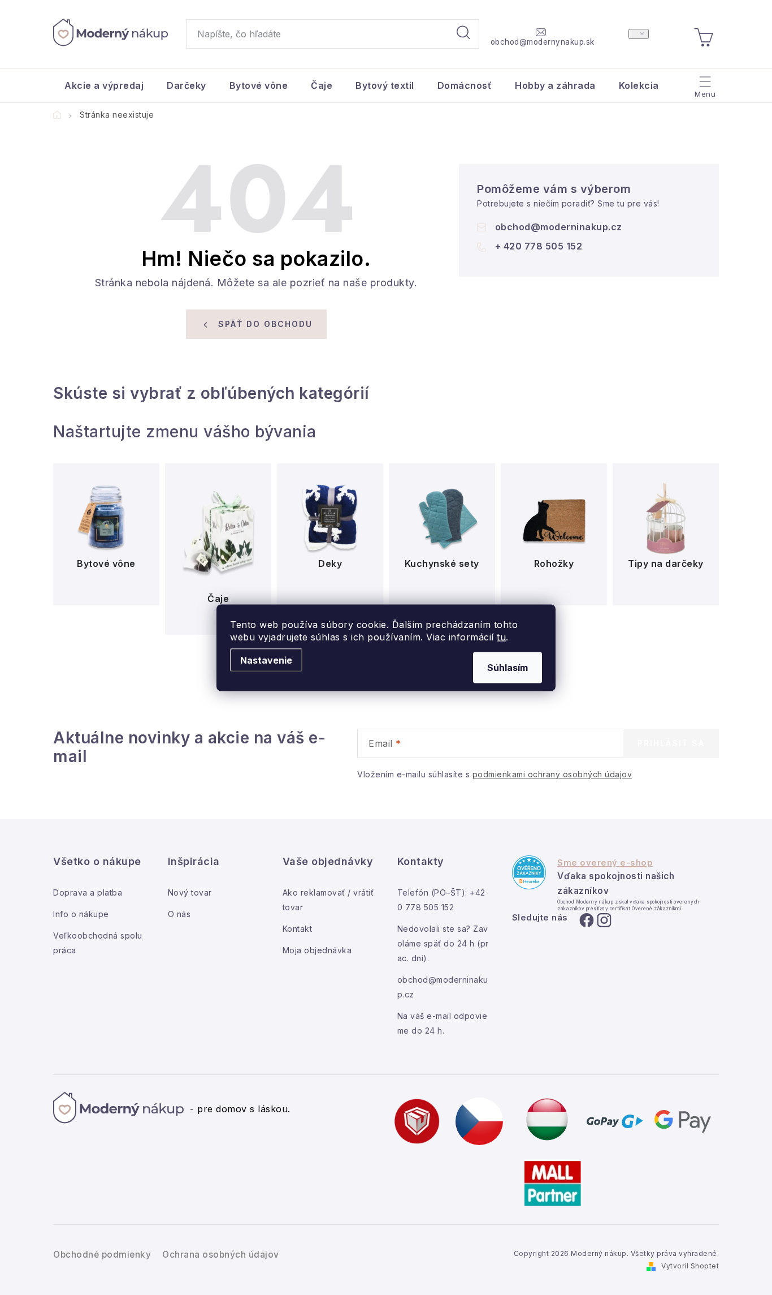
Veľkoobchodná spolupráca (97, 943)
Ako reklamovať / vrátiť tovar (328, 900)
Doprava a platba (87, 892)
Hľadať (463, 34)
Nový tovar (190, 892)
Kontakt (298, 928)
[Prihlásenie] (638, 34)
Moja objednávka (317, 950)
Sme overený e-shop (605, 863)
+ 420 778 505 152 (539, 246)
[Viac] (704, 82)
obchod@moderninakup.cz (558, 227)
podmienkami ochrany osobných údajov (552, 774)
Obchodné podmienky (102, 1254)
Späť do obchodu (265, 324)
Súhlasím (507, 667)
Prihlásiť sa (671, 743)
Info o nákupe (81, 914)
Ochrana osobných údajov (220, 1254)
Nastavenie (266, 659)
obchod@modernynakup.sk (543, 41)
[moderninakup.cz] (479, 1120)
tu (501, 636)
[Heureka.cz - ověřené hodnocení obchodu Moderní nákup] (529, 872)
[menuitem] (104, 85)
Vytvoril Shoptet (690, 1266)
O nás (179, 914)
